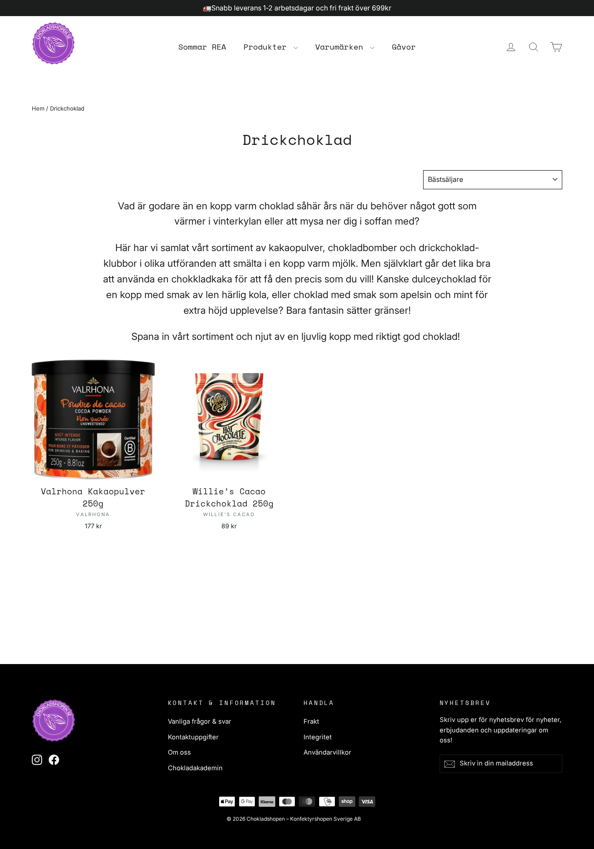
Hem (38, 108)
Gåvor (404, 46)
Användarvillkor (327, 752)
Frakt (311, 721)
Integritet (318, 737)
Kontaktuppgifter (193, 737)
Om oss (179, 752)
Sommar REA (202, 46)
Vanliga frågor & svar (199, 721)
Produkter (267, 46)
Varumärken (341, 46)
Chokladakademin (195, 768)
